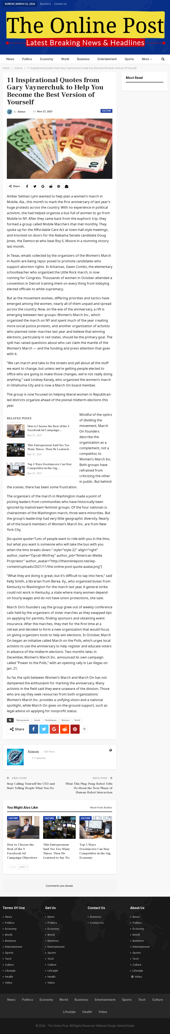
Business (45, 3)
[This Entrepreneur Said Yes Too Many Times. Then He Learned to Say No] (16, 450)
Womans (65, 720)
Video (8, 982)
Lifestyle (10, 970)
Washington (51, 720)
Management (23, 720)
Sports (129, 59)
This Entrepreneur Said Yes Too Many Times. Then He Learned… (49, 447)
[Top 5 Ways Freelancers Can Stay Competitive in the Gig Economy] (16, 469)
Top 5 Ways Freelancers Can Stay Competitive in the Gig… (49, 466)
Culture (106, 111)
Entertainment (107, 59)
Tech (8, 958)
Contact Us (60, 3)
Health (9, 976)
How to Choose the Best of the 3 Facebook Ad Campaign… (48, 428)
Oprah (37, 720)
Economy (46, 59)
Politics (27, 59)
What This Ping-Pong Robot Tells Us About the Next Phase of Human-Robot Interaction (89, 788)
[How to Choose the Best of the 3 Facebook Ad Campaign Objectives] (16, 431)
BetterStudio (126, 1025)
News (10, 59)
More (145, 59)
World (65, 59)
